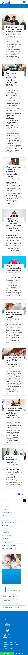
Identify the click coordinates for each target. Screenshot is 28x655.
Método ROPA (6, 532)
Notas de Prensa (7, 535)
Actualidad (16, 36)
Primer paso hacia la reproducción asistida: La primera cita (14, 411)
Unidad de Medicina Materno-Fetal (12, 607)
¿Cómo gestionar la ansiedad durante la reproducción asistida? (13, 172)
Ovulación (5, 539)
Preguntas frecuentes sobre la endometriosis (13, 267)
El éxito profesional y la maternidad (13, 459)
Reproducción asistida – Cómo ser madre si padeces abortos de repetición (13, 223)
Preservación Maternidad (9, 545)
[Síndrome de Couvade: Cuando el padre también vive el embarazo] (14, 22)
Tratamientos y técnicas (9, 548)
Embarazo (18, 230)
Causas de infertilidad (9, 512)
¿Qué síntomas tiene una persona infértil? (14, 314)
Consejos (14, 87)
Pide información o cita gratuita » (14, 6)
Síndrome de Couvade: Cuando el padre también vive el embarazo (14, 30)
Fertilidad (5, 529)
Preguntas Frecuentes (9, 542)
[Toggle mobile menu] (24, 2)
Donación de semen (8, 522)
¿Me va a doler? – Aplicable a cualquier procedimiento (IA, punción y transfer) (13, 119)
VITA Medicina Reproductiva (13, 590)
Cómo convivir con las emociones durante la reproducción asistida (12, 79)
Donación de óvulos (8, 519)
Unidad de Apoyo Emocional (10, 604)
